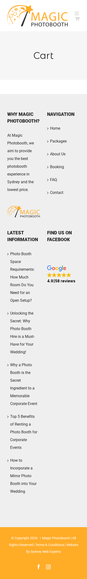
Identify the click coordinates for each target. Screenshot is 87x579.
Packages (58, 141)
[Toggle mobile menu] (77, 13)
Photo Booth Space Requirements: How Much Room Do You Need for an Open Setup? (22, 277)
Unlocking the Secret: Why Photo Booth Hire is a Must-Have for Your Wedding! (22, 332)
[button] (61, 274)
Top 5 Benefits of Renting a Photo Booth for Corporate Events (23, 432)
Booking (57, 167)
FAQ (53, 179)
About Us (57, 154)
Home (55, 128)
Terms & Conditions (49, 545)
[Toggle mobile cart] (77, 18)
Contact (56, 192)
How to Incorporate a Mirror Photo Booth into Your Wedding (23, 476)
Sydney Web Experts (46, 552)
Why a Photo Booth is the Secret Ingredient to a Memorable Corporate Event (23, 384)
